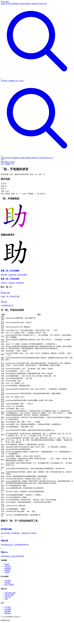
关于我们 (8, 607)
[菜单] (1, 156)
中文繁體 (10, 81)
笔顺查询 (15, 4)
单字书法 (9, 4)
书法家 (41, 4)
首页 (2, 164)
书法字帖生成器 (10, 593)
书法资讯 (8, 583)
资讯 (45, 4)
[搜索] (37, 77)
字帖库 (3, 4)
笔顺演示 (35, 4)
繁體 (5, 162)
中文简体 (4, 81)
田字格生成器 (9, 595)
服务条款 (8, 611)
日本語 (21, 81)
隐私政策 (8, 613)
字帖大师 (8, 597)
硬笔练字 (28, 4)
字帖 (6, 599)
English (16, 81)
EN (9, 162)
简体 (2, 162)
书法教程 (22, 4)
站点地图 (8, 609)
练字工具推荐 (9, 585)
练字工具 (50, 158)
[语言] (1, 79)
